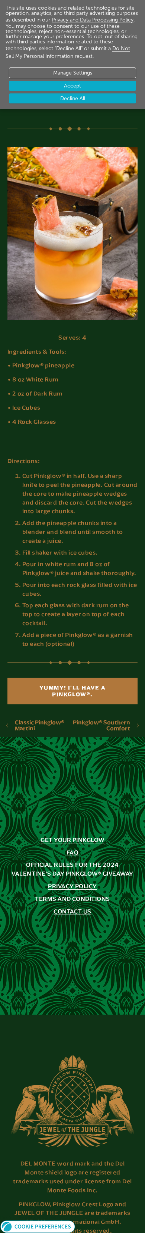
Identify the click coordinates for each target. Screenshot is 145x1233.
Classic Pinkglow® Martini (39, 725)
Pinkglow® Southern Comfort (101, 725)
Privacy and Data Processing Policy (92, 20)
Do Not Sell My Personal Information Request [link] (54, 1217)
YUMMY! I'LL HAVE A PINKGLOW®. (72, 691)
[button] (54, 1226)
